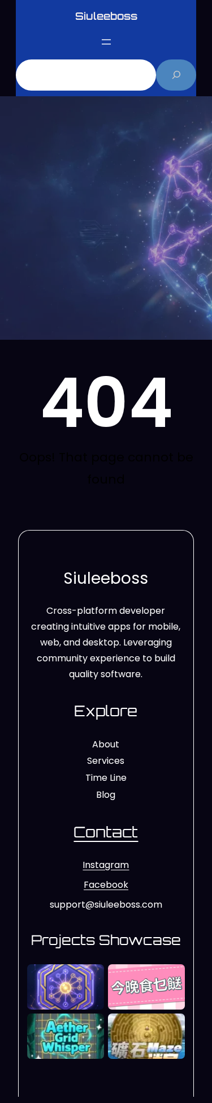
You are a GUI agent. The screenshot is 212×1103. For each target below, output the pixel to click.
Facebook (106, 884)
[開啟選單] (106, 42)
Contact (105, 832)
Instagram (106, 864)
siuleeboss (106, 16)
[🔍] (176, 75)
